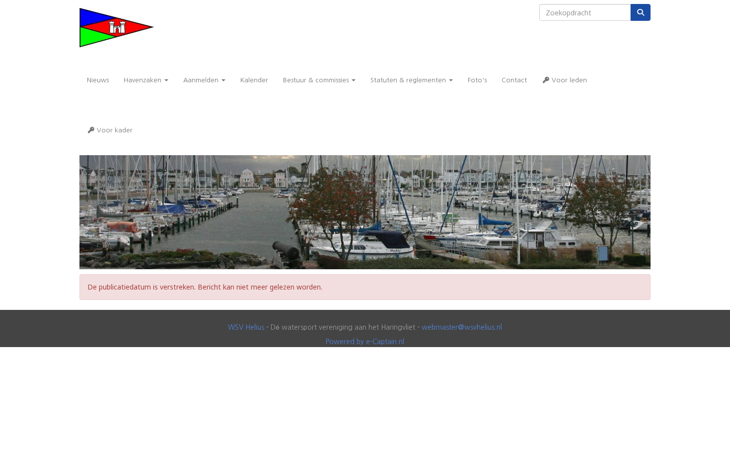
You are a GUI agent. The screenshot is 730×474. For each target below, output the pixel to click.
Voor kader (114, 130)
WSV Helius (246, 327)
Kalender (254, 80)
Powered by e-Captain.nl (365, 341)
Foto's (477, 80)
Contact (514, 80)
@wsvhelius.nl (462, 327)
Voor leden (568, 80)
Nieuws (98, 80)
